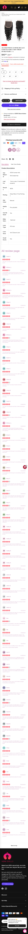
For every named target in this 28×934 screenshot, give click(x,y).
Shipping (10, 57)
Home (3, 13)
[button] (22, 7)
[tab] (5, 164)
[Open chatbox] (25, 931)
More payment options (14, 109)
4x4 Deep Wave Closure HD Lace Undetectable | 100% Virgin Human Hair (13, 15)
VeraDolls (7, 926)
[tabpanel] (14, 206)
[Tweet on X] (6, 159)
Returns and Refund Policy (7, 930)
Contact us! (5, 874)
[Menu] (25, 7)
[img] (6, 259)
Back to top (14, 845)
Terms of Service (13, 928)
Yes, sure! (17, 925)
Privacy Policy (5, 928)
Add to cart (19, 100)
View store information (9, 119)
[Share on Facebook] (10, 159)
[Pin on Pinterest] (13, 159)
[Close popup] (25, 919)
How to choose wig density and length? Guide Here (14, 82)
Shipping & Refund (22, 928)
